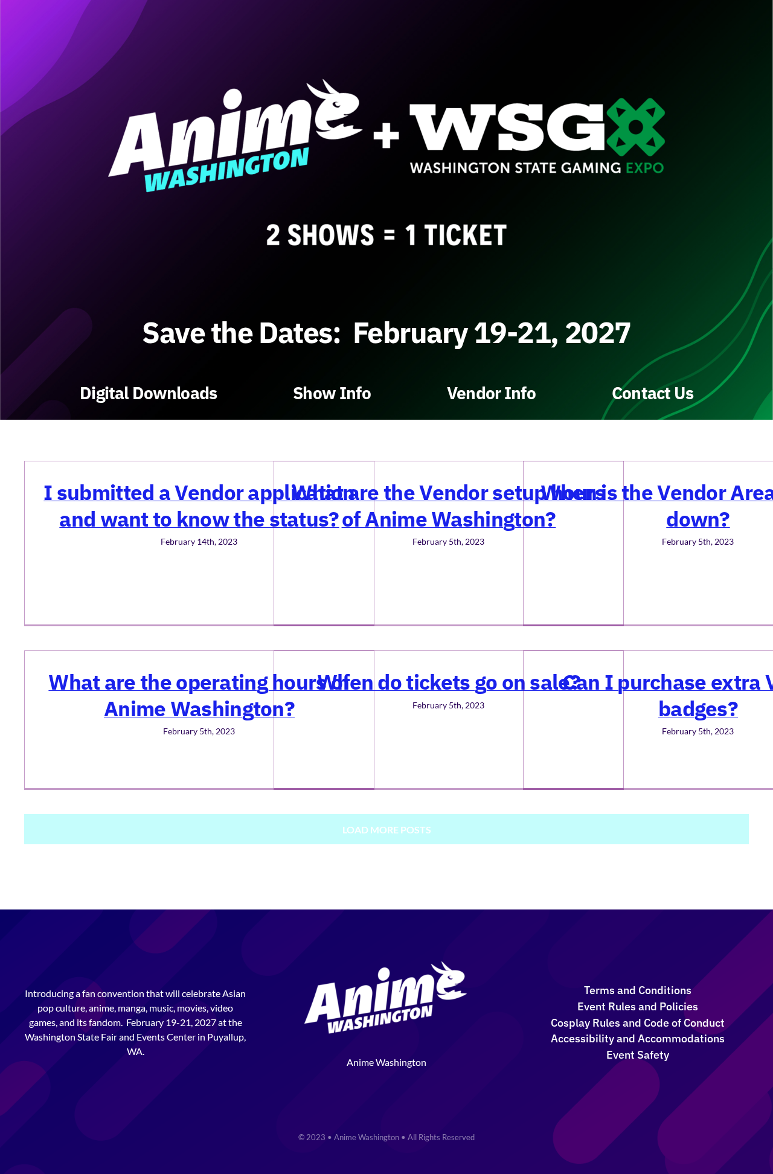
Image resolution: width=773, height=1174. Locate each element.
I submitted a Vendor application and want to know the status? (198, 505)
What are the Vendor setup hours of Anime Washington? (448, 505)
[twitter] (376, 1084)
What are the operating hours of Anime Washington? (199, 695)
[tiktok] (417, 1084)
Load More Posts (386, 829)
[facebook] (355, 1084)
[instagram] (397, 1084)
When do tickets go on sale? (448, 682)
